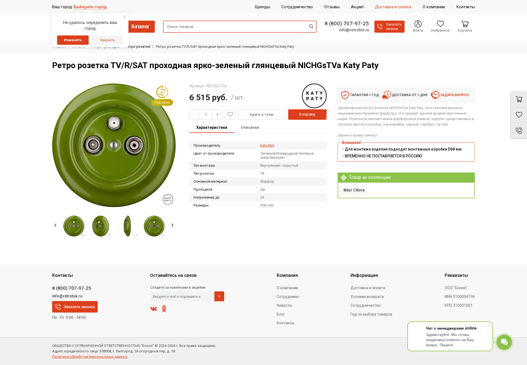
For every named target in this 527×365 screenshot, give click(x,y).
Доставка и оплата (368, 288)
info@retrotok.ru (354, 29)
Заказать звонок (79, 307)
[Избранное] (519, 115)
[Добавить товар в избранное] (230, 114)
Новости (284, 305)
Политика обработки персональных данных (89, 357)
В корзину (307, 114)
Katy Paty (267, 145)
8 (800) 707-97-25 (347, 24)
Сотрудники (287, 296)
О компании (287, 288)
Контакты (285, 323)
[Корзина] (519, 99)
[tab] (211, 128)
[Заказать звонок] (519, 130)
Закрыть (107, 40)
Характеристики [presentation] (211, 127)
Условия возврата (367, 296)
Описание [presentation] (250, 127)
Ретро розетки (137, 46)
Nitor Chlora (354, 190)
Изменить (73, 40)
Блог (281, 314)
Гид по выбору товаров (371, 314)
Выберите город (90, 6)
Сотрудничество (366, 305)
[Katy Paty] (314, 95)
